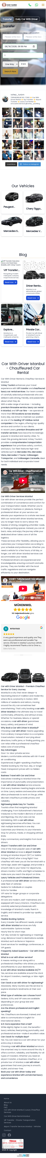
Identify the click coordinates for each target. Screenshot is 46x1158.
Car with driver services (12, 499)
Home (6, 1098)
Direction (6, 60)
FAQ (5, 1107)
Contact (7, 1130)
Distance (23, 60)
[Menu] (43, 4)
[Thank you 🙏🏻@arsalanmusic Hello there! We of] (28, 155)
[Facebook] (9, 1135)
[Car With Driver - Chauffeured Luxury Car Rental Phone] (30, 5)
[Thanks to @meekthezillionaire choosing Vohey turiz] (28, 112)
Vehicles (37, 1126)
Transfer (7, 19)
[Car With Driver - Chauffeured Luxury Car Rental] (10, 4)
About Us (8, 1102)
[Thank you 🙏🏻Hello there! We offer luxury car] (39, 155)
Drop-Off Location (31, 33)
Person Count (8, 51)
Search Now (10, 71)
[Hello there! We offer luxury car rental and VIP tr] (7, 112)
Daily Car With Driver (27, 19)
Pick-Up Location (10, 33)
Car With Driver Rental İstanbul (17, 1116)
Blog (5, 1105)
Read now (9, 282)
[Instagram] (4, 1135)
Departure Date (9, 42)
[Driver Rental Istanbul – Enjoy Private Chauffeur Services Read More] (34, 271)
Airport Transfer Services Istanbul (18, 1126)
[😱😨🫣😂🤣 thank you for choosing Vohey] (7, 155)
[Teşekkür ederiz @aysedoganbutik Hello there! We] (17, 155)
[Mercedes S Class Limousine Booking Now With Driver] (11, 221)
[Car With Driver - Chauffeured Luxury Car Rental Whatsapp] (36, 5)
